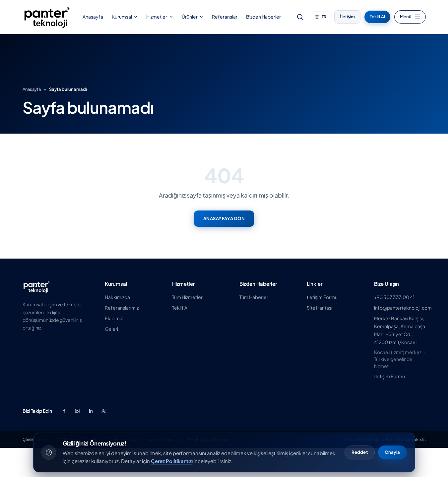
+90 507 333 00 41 (394, 297)
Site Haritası (319, 308)
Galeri (111, 329)
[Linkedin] (90, 411)
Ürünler (190, 17)
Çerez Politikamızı (172, 461)
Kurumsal (122, 17)
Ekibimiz (114, 318)
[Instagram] (77, 411)
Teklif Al (377, 16)
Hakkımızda (117, 297)
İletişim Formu (322, 297)
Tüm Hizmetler (187, 297)
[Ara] (300, 17)
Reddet (360, 452)
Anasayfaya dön (224, 218)
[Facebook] (64, 411)
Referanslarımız (122, 308)
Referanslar (224, 17)
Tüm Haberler (253, 297)
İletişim (347, 16)
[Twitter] (103, 411)
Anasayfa (93, 17)
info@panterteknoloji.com (403, 308)
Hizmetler (156, 17)
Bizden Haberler (263, 17)
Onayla (392, 452)
